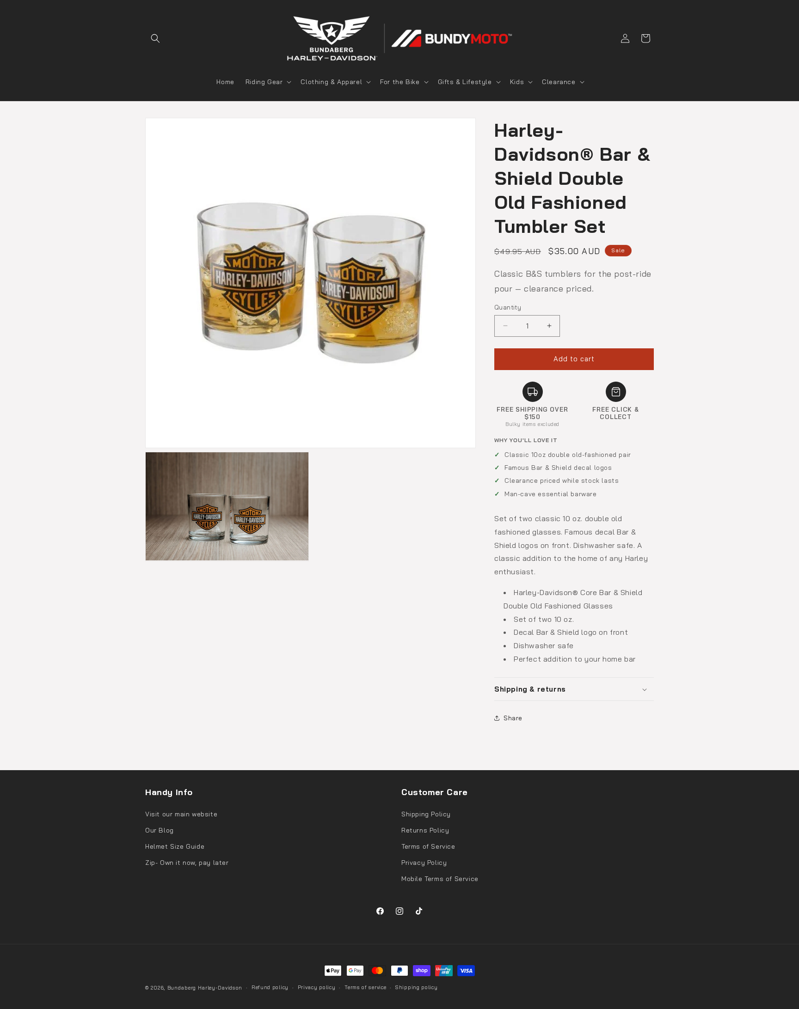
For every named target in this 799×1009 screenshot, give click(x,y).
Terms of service (365, 987)
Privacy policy (317, 987)
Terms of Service (428, 846)
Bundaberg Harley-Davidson (205, 988)
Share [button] (513, 718)
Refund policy (270, 987)
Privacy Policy (424, 862)
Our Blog (159, 830)
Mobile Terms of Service (440, 879)
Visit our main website (181, 814)
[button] (155, 38)
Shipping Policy (426, 814)
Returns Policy (425, 830)
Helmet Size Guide (174, 846)
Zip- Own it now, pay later (187, 862)
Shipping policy (416, 987)
